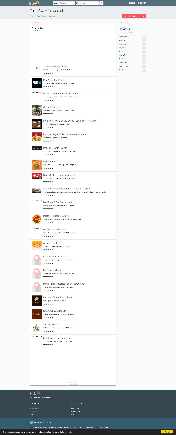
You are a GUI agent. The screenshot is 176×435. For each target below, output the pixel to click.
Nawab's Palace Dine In (54, 311)
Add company (35, 408)
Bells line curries (51, 161)
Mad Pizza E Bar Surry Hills (56, 338)
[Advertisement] (69, 47)
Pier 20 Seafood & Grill (54, 80)
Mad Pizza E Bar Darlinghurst (57, 202)
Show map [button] (35, 23)
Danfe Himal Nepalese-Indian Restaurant (63, 283)
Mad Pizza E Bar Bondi (54, 229)
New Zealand (64, 427)
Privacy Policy (75, 411)
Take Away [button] (124, 23)
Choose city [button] (125, 33)
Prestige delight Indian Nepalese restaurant (64, 134)
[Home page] (34, 3)
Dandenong (123, 44)
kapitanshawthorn (52, 270)
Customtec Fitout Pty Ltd (55, 256)
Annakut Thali (50, 243)
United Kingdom (89, 427)
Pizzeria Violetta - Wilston (55, 148)
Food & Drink (125, 29)
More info (68, 432)
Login (32, 414)
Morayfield (123, 55)
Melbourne (123, 37)
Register (142, 3)
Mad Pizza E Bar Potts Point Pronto (60, 93)
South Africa (76, 427)
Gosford (122, 70)
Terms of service (76, 408)
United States (103, 427)
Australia (35, 427)
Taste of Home (50, 324)
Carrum (121, 51)
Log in (132, 3)
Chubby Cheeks (51, 107)
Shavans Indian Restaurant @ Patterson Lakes (66, 188)
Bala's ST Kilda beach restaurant (59, 175)
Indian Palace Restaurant (55, 66)
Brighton (122, 48)
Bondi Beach (123, 66)
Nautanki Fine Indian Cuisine (57, 297)
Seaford (122, 59)
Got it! (166, 432)
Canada (44, 427)
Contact (72, 414)
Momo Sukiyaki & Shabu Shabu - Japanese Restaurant (70, 120)
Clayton (122, 40)
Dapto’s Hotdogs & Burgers (56, 215)
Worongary (123, 63)
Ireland (53, 427)
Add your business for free (134, 16)
